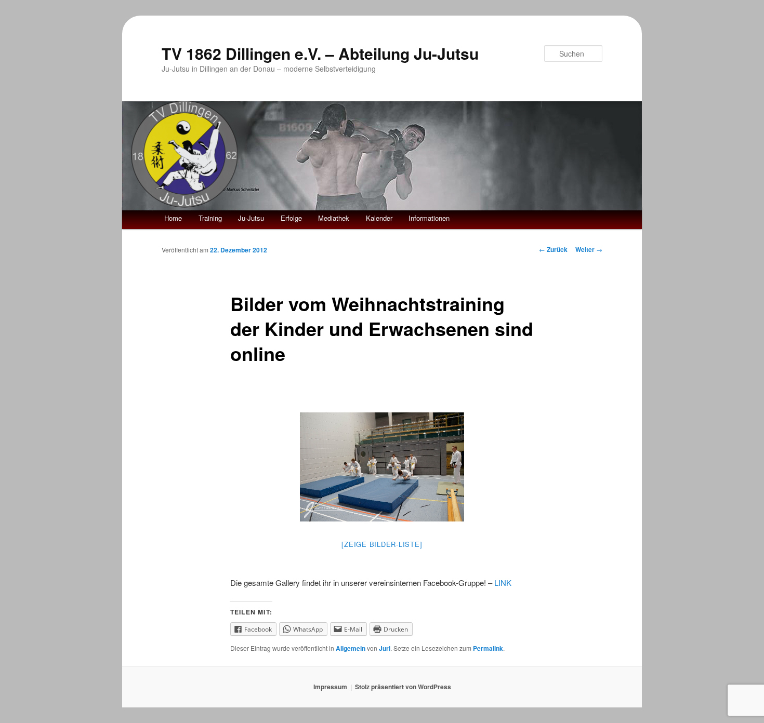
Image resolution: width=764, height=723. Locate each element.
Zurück (553, 249)
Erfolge (291, 218)
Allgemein (350, 648)
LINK (505, 582)
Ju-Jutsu (251, 218)
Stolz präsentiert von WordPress (403, 686)
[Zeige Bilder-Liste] (381, 544)
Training (210, 218)
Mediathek (333, 218)
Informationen (429, 218)
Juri (384, 648)
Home (173, 218)
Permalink (488, 648)
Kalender (379, 218)
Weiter (588, 249)
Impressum (330, 686)
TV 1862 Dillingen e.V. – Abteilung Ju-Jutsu (320, 53)
